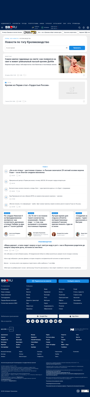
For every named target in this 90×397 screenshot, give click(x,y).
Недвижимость (6, 23)
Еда (27, 303)
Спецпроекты (77, 303)
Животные (29, 306)
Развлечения (63, 303)
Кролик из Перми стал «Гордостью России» (27, 85)
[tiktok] (60, 321)
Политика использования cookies (54, 381)
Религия (61, 306)
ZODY (64, 23)
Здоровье (29, 309)
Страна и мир (77, 295)
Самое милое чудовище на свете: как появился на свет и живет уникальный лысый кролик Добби (30, 60)
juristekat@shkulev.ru (6, 379)
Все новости (14, 38)
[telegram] (28, 321)
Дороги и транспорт (32, 300)
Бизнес (28, 292)
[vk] (32, 321)
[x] (51, 321)
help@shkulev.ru (12, 380)
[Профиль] (88, 27)
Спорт (75, 289)
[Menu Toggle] (2, 27)
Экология (76, 297)
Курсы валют (57, 23)
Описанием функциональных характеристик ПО (58, 372)
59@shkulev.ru (20, 377)
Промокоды (76, 23)
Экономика (77, 300)
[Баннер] (29, 32)
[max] (46, 321)
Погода (24, 23)
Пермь (7, 38)
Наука (46, 303)
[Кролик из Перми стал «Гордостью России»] (72, 90)
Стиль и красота (78, 292)
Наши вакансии (6, 295)
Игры (69, 23)
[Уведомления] (84, 27)
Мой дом (47, 300)
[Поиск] (79, 27)
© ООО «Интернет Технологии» (9, 391)
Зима (45, 289)
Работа (61, 300)
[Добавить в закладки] (84, 75)
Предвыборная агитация (8, 300)
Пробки (45, 27)
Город (28, 297)
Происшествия (63, 297)
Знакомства (16, 23)
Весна (28, 295)
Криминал (47, 292)
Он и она (61, 289)
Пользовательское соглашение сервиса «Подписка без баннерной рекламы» (65, 386)
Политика (62, 295)
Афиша (42, 23)
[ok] (37, 321)
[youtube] (55, 321)
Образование (48, 309)
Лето (45, 297)
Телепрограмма (33, 23)
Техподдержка (5, 297)
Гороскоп (49, 23)
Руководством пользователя (53, 371)
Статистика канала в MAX (9, 303)
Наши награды (5, 292)
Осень (61, 292)
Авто (27, 289)
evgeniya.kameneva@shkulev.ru (53, 364)
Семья (61, 309)
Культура (47, 295)
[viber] (42, 321)
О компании (5, 289)
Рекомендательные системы (53, 383)
